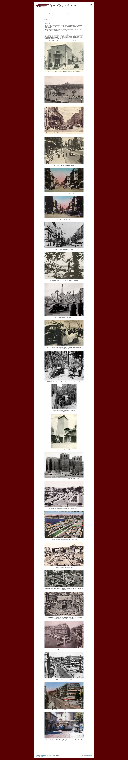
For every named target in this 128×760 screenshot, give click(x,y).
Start (37, 18)
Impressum (43, 13)
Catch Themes (89, 755)
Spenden (37, 13)
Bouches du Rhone (39, 19)
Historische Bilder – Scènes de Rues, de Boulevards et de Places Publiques (76, 18)
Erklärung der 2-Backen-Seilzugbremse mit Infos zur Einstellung (57, 13)
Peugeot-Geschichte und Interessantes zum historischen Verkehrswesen (51, 18)
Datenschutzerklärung (39, 751)
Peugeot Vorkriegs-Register (63, 5)
